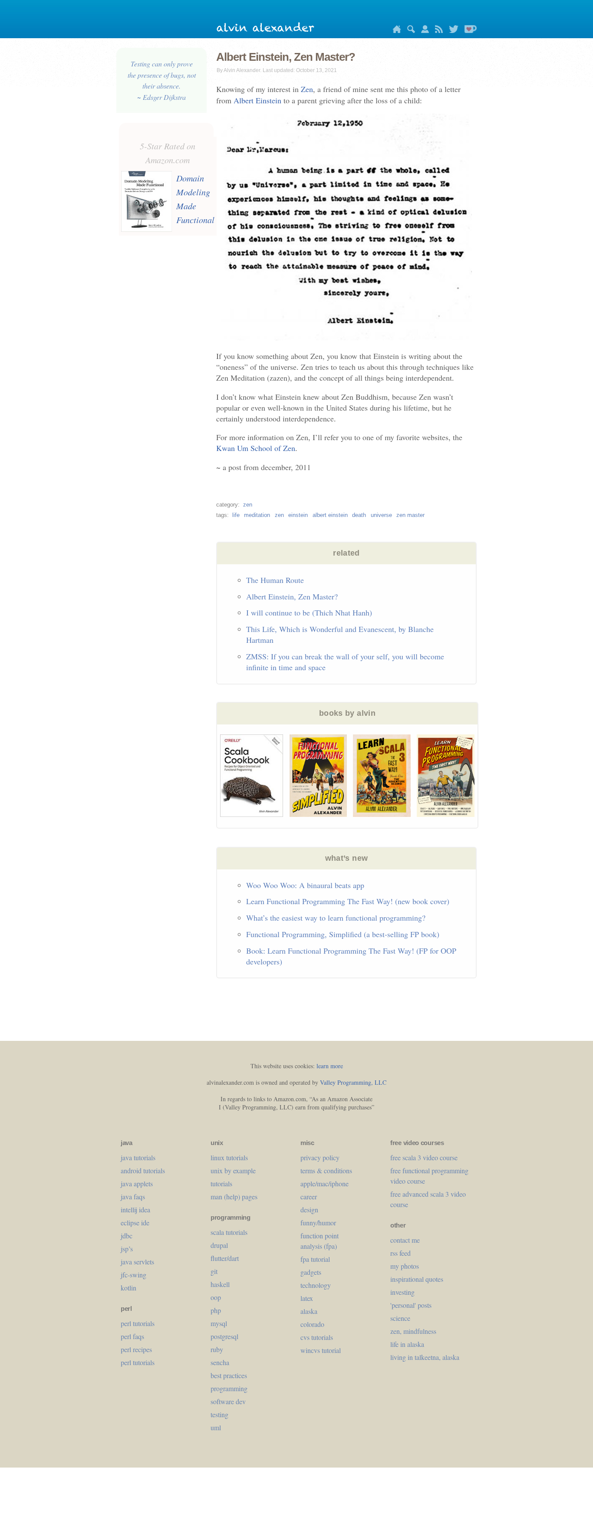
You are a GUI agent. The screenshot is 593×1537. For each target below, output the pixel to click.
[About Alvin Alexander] (423, 30)
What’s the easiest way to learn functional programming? (335, 917)
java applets (137, 1183)
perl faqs (132, 1336)
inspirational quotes (416, 1279)
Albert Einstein (257, 100)
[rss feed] (437, 30)
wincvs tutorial (320, 1350)
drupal (219, 1245)
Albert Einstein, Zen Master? (292, 596)
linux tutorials (229, 1157)
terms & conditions (326, 1170)
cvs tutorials (316, 1337)
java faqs (133, 1196)
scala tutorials (229, 1232)
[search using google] (409, 30)
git (214, 1271)
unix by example (233, 1170)
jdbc (126, 1235)
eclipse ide (135, 1222)
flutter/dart (225, 1258)
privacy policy (319, 1157)
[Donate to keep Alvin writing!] (468, 30)
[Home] (394, 30)
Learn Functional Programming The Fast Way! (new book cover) (347, 901)
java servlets (137, 1261)
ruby (217, 1349)
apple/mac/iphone (324, 1183)
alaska (308, 1311)
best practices (229, 1375)
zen (247, 504)
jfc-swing (133, 1274)
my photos (404, 1265)
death (359, 515)
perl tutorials (138, 1323)
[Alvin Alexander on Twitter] (451, 30)
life (236, 515)
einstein (298, 515)
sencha (220, 1362)
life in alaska (407, 1344)
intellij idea (135, 1209)
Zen (307, 89)
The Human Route (275, 580)
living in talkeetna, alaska (424, 1357)
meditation (257, 515)
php (216, 1310)
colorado (312, 1324)
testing (219, 1414)
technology (315, 1285)
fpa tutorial (315, 1259)
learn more (329, 1066)
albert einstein (330, 515)
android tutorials (143, 1170)
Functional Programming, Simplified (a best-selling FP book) (342, 934)
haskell (220, 1284)
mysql (219, 1323)
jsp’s (127, 1248)
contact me (405, 1239)
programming (229, 1388)
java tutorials (138, 1157)
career (308, 1196)
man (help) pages (234, 1196)
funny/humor (318, 1222)
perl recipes (136, 1349)
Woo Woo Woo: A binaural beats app (305, 885)
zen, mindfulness (413, 1331)
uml (216, 1427)
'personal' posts (411, 1305)
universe (381, 515)
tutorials (221, 1183)
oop (216, 1297)
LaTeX (306, 1298)
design (309, 1209)
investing (402, 1292)
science (400, 1318)
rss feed (400, 1252)
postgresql (224, 1336)
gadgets (310, 1272)
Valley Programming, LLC (353, 1082)
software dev (228, 1401)
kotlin (128, 1287)
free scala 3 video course (424, 1157)
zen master (410, 515)
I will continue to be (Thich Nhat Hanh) (309, 612)
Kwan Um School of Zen (255, 448)
